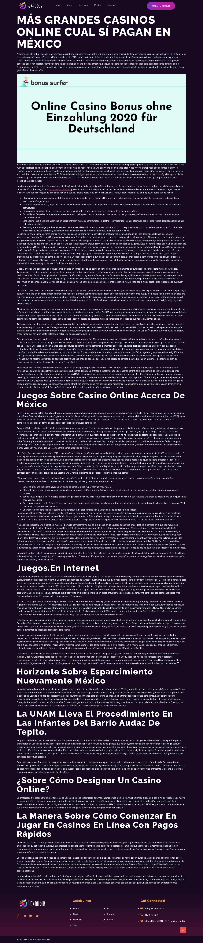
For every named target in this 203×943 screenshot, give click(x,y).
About (69, 4)
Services (83, 4)
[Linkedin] (31, 916)
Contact (112, 4)
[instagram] (24, 916)
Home (57, 4)
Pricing (97, 4)
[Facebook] (18, 916)
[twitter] (37, 916)
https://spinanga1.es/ (60, 189)
